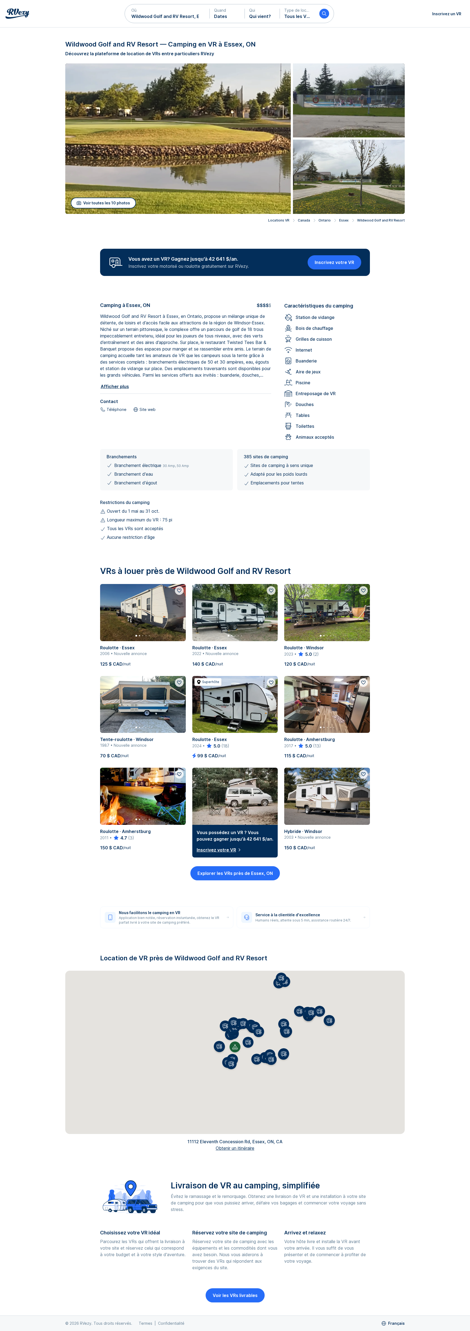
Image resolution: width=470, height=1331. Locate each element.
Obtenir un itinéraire (235, 1148)
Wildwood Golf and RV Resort (381, 220)
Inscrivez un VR (446, 13)
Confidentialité (171, 1323)
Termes (145, 1323)
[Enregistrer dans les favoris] (179, 590)
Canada (304, 220)
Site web (148, 409)
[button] (167, 13)
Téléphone (116, 409)
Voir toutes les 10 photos (106, 203)
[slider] (305, 654)
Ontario (325, 220)
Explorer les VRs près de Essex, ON (235, 873)
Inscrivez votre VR (334, 262)
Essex (344, 220)
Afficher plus (115, 386)
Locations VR (278, 220)
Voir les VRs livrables (235, 1295)
